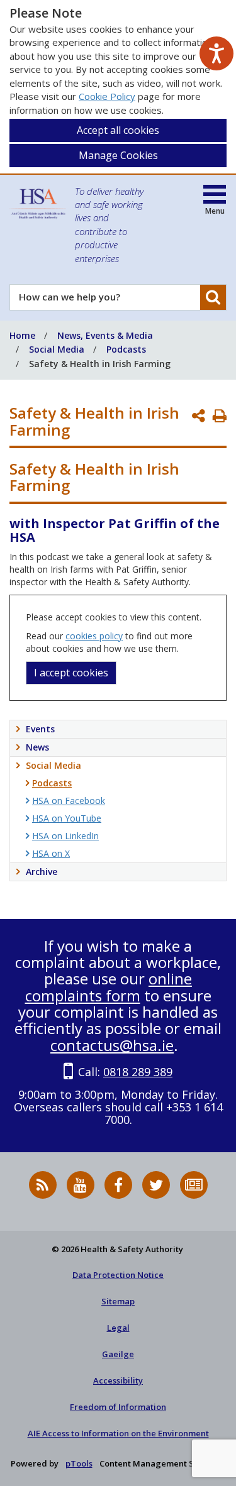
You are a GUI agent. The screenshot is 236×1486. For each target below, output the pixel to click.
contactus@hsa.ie (112, 1045)
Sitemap (118, 1301)
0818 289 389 (137, 1071)
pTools (79, 1463)
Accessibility (118, 1380)
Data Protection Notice (118, 1274)
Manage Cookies (118, 155)
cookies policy (94, 636)
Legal (118, 1327)
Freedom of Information (118, 1406)
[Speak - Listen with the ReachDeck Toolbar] (216, 53)
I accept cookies (71, 673)
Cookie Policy (107, 96)
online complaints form (109, 986)
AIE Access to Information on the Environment (118, 1433)
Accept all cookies (118, 130)
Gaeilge (118, 1354)
